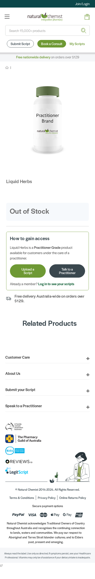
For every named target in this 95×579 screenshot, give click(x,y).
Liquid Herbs (19, 181)
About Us (12, 373)
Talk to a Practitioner (67, 271)
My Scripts (77, 43)
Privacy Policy (46, 498)
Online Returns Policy (72, 498)
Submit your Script (20, 389)
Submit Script (20, 43)
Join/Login (82, 3)
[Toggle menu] (7, 17)
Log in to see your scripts (56, 283)
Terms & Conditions (21, 498)
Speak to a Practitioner (23, 405)
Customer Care (17, 357)
